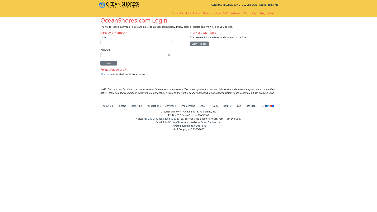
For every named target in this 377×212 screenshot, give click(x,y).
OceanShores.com (211, 122)
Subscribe (136, 105)
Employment (188, 105)
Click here (105, 74)
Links (238, 105)
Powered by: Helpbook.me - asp (188, 125)
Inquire (227, 105)
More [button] (271, 13)
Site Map (251, 105)
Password (105, 50)
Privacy (214, 105)
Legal (202, 105)
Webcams (236, 13)
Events (196, 13)
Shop (175, 13)
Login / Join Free (268, 4)
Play (188, 13)
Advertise (170, 105)
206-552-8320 (171, 118)
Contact (122, 105)
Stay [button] (253, 13)
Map (246, 13)
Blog (262, 13)
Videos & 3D (221, 13)
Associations (154, 105)
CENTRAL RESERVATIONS (225, 4)
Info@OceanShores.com (176, 122)
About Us (107, 105)
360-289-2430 (249, 4)
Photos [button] (207, 13)
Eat (182, 13)
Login (103, 37)
